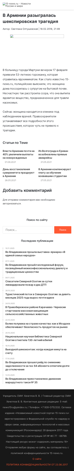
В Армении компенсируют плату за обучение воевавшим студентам (54, 172)
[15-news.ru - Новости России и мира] (17, 5)
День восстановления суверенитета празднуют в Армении (18, 172)
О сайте (37, 458)
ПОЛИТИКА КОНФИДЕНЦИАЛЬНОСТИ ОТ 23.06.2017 (37, 464)
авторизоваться (12, 203)
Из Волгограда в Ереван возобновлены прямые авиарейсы (53, 154)
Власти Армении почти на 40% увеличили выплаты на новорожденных (18, 154)
